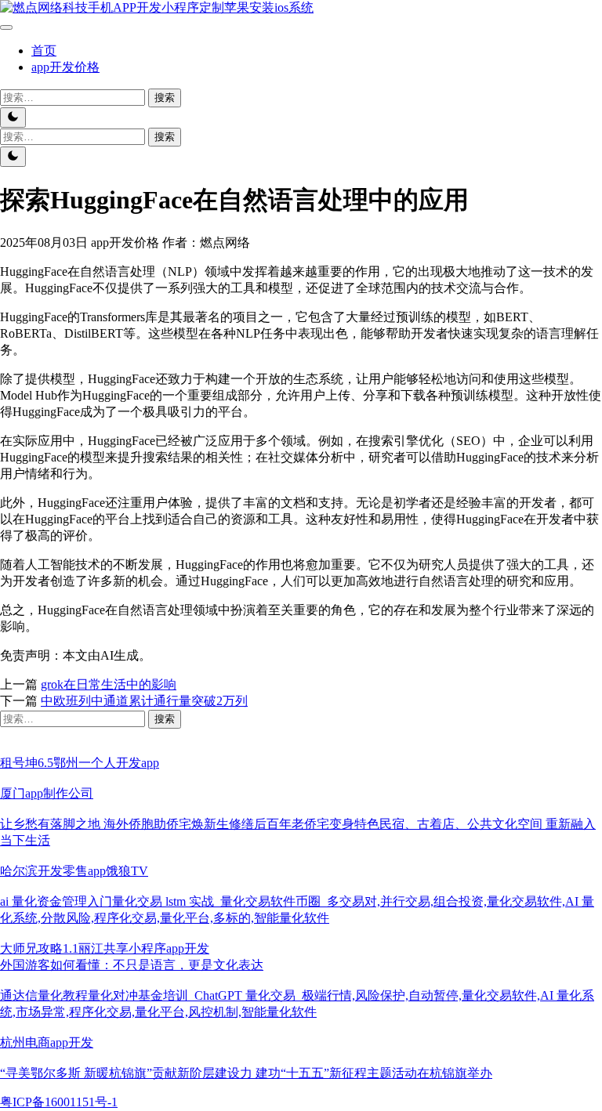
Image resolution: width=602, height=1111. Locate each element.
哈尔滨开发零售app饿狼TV (74, 871)
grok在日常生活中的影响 (108, 684)
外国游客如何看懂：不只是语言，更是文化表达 (131, 965)
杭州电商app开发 (46, 1042)
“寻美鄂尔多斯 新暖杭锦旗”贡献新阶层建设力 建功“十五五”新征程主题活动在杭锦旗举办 (246, 1073)
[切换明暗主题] (13, 117)
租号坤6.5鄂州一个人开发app (79, 762)
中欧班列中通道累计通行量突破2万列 (144, 700)
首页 (43, 50)
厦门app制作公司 (46, 793)
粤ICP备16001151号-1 (59, 1102)
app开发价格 (65, 67)
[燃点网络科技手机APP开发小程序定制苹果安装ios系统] (157, 7)
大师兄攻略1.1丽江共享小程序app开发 (104, 948)
